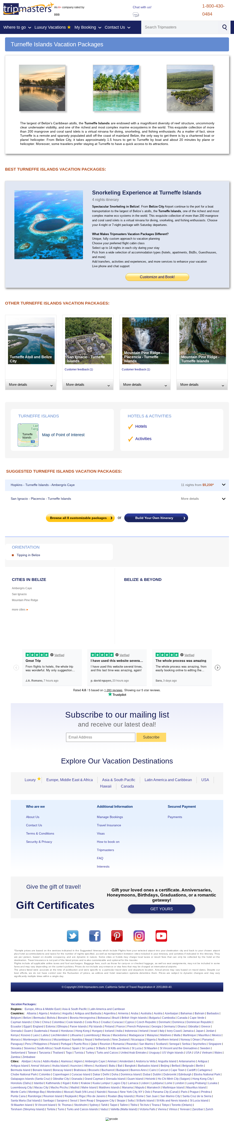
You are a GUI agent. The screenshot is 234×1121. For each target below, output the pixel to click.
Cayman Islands (21, 1022)
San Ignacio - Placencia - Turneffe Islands (41, 498)
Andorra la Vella (146, 1061)
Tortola (51, 1109)
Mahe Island (89, 1087)
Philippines (40, 1044)
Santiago (48, 1100)
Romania (118, 1044)
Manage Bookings (110, 817)
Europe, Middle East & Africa (69, 780)
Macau (106, 1035)
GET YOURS (161, 909)
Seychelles (199, 1044)
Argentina (110, 1013)
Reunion (105, 1044)
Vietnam (207, 1052)
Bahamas (186, 1013)
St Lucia (137, 1048)
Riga (82, 1096)
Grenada (16, 1030)
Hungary (97, 1030)
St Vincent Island (45, 1105)
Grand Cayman (94, 1078)
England (38, 1026)
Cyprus (129, 1022)
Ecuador (16, 1026)
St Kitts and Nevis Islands (172, 1100)
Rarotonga (34, 1096)
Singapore (214, 1044)
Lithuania (76, 1035)
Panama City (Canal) (166, 1091)
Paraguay (17, 1044)
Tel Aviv (144, 1105)
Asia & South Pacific (118, 780)
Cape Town (177, 1070)
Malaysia (152, 1035)
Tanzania (44, 1052)
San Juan (152, 1096)
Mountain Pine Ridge (25, 600)
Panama (207, 1039)
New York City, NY (131, 1091)
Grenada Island (115, 1078)
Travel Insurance (109, 825)
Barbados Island (148, 1065)
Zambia (15, 1057)
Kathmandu (53, 1083)
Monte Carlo (18, 1091)
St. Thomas (65, 1105)
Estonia (50, 1026)
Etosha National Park (207, 1074)
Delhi (106, 1074)
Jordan (210, 1030)
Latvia (45, 1035)
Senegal (174, 1044)
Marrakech (153, 1087)
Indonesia (131, 1030)
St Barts (100, 1048)
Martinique (189, 1035)
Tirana (156, 1105)
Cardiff (191, 1070)
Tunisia (78, 1052)
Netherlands (102, 1039)
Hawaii (106, 786)
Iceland (109, 1030)
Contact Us (34, 825)
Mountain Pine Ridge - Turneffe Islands (200, 359)
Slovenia (29, 1048)
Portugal (66, 1044)
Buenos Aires (138, 1070)
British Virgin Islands (134, 1017)
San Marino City (170, 1096)
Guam (28, 1030)
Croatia (105, 1022)
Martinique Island (173, 1087)
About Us (32, 817)
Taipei (113, 1105)
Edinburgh (184, 1074)
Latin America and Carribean (107, 1009)
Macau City (41, 1087)
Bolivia (51, 1017)
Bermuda (39, 1017)
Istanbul (39, 1083)
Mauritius (204, 1035)
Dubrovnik (169, 1074)
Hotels (141, 426)
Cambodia (168, 1017)
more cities (20, 609)
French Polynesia (138, 1026)
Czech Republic (146, 1022)
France (120, 1026)
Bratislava (80, 1070)
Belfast (176, 1065)
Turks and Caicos (107, 1052)
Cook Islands (74, 1022)
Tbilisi (134, 1105)
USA (205, 780)
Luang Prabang (196, 1083)
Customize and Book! (157, 277)
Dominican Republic (199, 1022)
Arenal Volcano (40, 1065)
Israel (153, 1030)
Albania (31, 1013)
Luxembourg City (21, 1087)
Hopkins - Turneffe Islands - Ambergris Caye (43, 485)
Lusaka (212, 1083)
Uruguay (154, 1052)
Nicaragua (137, 1039)
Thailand (58, 1052)
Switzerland (18, 1052)
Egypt (27, 1026)
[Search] (224, 26)
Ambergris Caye (22, 588)
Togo (69, 1052)
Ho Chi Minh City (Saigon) (174, 1078)
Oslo (147, 1091)
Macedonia (120, 1035)
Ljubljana (157, 1083)
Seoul (73, 1100)
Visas (101, 833)
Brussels (93, 1070)
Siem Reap (86, 1100)
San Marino (146, 1044)
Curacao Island (81, 1074)
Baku (112, 1065)
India (119, 1030)
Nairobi (101, 1091)
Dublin (157, 1074)
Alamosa (66, 1061)
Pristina (205, 1091)
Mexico (216, 1035)
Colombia (58, 1022)
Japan (200, 1030)
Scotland (161, 1044)
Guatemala (41, 1030)
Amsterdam (126, 1061)
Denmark (164, 1022)
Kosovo (25, 1035)
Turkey (90, 1052)
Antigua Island (20, 1065)
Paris (184, 1091)
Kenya (15, 1035)
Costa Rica (91, 1022)
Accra (36, 1061)
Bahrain (200, 1013)
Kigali (66, 1083)
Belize (27, 1017)
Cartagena (204, 1070)
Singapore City (105, 1100)
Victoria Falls (147, 1109)
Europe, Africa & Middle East (42, 1009)
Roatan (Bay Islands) (121, 1096)
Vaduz (104, 1109)
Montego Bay (36, 1091)
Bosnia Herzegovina (82, 1017)
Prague (194, 1091)
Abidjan (26, 1061)
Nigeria (151, 1039)
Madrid (74, 1087)
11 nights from (197, 485)
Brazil (115, 1017)
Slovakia (16, 1048)
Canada (127, 786)
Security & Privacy (39, 842)
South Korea (62, 1048)
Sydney (94, 1105)
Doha (115, 1074)
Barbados (213, 1013)
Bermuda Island (20, 1070)
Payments (175, 817)
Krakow (85, 1083)
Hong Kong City (202, 1078)
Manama (127, 1087)
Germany (169, 1026)
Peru (28, 1044)
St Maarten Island (21, 1105)
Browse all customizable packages (78, 518)
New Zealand (120, 1039)
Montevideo (54, 1091)
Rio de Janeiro (96, 1096)
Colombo (45, 1074)
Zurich (209, 1109)
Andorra (55, 1013)
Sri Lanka (87, 1048)
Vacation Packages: (24, 1004)
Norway (185, 1039)
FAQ (100, 858)
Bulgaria (154, 1017)
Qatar (93, 1044)
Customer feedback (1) (79, 369)
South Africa (44, 1048)
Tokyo (165, 1105)
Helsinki (150, 1078)
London (179, 1083)
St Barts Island (145, 1100)
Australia (146, 1013)
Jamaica (188, 1030)
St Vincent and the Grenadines (179, 1048)
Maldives (165, 1035)
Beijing (165, 1065)
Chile (36, 1022)
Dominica (178, 1022)
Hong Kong (82, 1030)
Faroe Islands (78, 1026)
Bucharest (107, 1070)
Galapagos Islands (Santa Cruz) (31, 1078)
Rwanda (131, 1044)
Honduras (67, 1030)
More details (190, 498)
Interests (103, 866)
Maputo (140, 1087)
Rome (140, 1096)
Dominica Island (131, 1074)
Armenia (123, 1013)
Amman (112, 1061)
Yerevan (185, 1109)
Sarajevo (62, 1100)
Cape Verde (197, 1017)
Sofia (131, 1100)
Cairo (152, 1070)
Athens (88, 1065)
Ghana (181, 1026)
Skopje (121, 1100)
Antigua (202, 1061)
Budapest (122, 1070)
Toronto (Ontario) (181, 1105)
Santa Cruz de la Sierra (196, 1096)
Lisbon (145, 1083)
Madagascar (136, 1035)
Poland (54, 1044)
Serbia (186, 1044)
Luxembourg (92, 1035)
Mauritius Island (196, 1087)
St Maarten (150, 1048)
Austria (158, 1013)
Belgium (16, 1017)
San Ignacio (19, 594)
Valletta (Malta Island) (123, 1109)
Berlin (199, 1065)
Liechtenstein (59, 1035)
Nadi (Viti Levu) (84, 1091)
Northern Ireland (168, 1039)
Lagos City (119, 1083)
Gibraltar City (61, 1078)
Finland (109, 1026)
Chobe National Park (24, 1074)
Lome (168, 1083)
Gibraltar (193, 1026)
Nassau (113, 1091)
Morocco (45, 1039)
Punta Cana (18, 1096)
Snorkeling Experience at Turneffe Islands (146, 192)
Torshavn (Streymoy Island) (28, 1109)
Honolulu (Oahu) (21, 1083)
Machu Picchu (59, 1087)
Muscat (68, 1091)
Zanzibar (197, 1109)
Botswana (104, 1017)
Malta (177, 1035)
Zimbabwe (28, 1057)
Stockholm (80, 1105)
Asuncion (76, 1065)
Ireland (143, 1030)
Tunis (61, 1109)
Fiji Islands (95, 1026)
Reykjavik (71, 1096)
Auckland (101, 1065)
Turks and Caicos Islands (82, 1109)
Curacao (117, 1022)
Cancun (163, 1070)
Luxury (31, 780)
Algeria (43, 1013)
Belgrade (188, 1065)
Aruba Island (60, 1065)
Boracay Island (62, 1070)
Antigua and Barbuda (88, 1013)
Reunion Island (52, 1096)
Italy (162, 1030)
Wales (218, 1052)
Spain (75, 1048)
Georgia (156, 1026)
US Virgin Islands (172, 1052)
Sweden (205, 1048)
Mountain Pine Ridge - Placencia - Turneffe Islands (143, 357)
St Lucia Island (199, 1100)
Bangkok (130, 1065)
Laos (36, 1035)
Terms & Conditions (40, 833)
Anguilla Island (167, 1061)
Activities (143, 438)
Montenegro (30, 1039)
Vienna (162, 1109)
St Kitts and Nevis (118, 1048)
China (46, 1022)
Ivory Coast (174, 1030)
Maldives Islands (109, 1087)
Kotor (75, 1083)
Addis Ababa (50, 1061)
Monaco (16, 1039)
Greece (205, 1026)
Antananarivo (187, 1061)
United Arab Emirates (133, 1052)
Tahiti (104, 1105)
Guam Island (135, 1078)
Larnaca (133, 1083)
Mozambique (61, 1039)
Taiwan (32, 1052)
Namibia (77, 1039)
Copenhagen (61, 1074)
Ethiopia (62, 1026)
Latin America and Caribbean (168, 780)
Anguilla (67, 1013)
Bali (120, 1065)
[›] (221, 491)
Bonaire (63, 1017)
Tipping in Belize (28, 555)
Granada (76, 1078)
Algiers (78, 1061)
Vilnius (173, 1109)
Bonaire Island (42, 1070)
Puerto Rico (81, 1044)
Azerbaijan (171, 1013)
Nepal (88, 1039)
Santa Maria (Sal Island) (26, 1100)
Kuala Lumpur (101, 1083)
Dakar (96, 1074)
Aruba (134, 1013)
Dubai (147, 1074)
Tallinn (124, 1105)
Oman (196, 1039)
